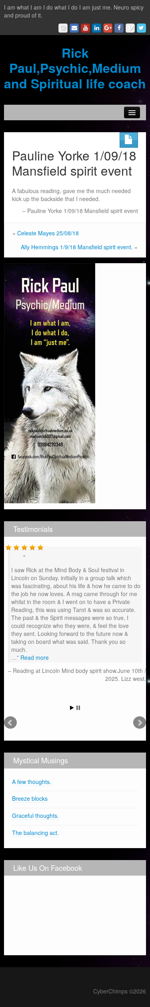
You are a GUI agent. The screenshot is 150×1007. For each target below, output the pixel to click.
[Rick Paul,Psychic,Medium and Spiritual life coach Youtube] (85, 28)
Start (72, 708)
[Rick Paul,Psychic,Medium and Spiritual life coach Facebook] (119, 28)
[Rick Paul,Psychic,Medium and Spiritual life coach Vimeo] (130, 28)
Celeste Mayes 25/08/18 (48, 233)
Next (139, 722)
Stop (78, 708)
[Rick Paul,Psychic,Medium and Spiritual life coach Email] (74, 28)
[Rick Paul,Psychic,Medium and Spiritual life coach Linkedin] (96, 28)
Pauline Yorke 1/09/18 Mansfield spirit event (74, 162)
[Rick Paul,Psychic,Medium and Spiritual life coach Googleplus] (107, 28)
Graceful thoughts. (35, 815)
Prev (10, 722)
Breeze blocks (30, 798)
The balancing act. (35, 833)
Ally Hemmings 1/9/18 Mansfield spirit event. (77, 247)
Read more (34, 657)
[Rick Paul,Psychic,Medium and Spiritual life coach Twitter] (141, 28)
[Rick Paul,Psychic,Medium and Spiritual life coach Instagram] (63, 28)
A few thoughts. (31, 782)
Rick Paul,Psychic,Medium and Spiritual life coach (75, 67)
